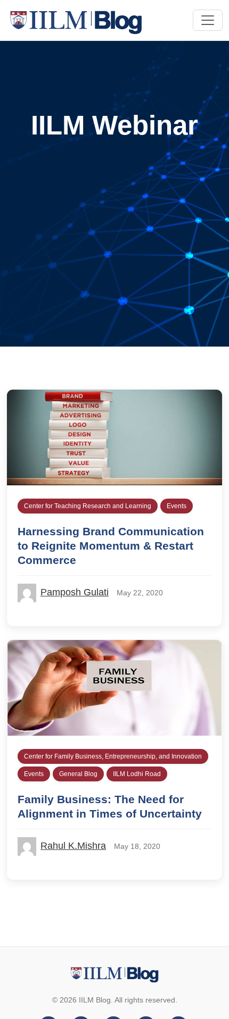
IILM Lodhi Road (137, 774)
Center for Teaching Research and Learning (87, 506)
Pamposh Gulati (74, 592)
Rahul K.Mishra (73, 845)
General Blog (78, 774)
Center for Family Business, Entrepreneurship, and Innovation (113, 756)
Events (176, 506)
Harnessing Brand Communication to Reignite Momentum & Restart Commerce (111, 545)
